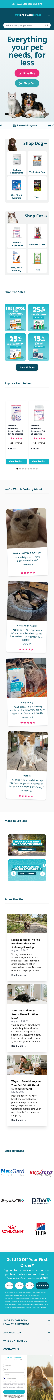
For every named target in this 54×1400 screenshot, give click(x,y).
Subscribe (42, 1285)
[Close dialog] (51, 1356)
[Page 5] (28, 468)
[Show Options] (21, 1285)
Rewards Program (18, 125)
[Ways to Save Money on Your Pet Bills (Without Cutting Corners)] (27, 1065)
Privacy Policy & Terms (39, 1307)
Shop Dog (29, 73)
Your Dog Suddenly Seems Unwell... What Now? (24, 1014)
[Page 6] (31, 468)
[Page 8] (37, 468)
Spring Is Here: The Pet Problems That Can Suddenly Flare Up (25, 943)
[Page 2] (20, 468)
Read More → (18, 975)
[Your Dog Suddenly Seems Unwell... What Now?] (27, 994)
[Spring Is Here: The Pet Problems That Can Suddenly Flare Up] (27, 923)
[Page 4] (25, 468)
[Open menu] (6, 15)
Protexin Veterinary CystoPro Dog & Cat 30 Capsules (15, 429)
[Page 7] (34, 468)
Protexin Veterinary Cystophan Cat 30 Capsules (38, 429)
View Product (16, 461)
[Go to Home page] (28, 15)
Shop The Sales (15, 292)
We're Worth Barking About (23, 489)
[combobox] (18, 1285)
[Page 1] (17, 468)
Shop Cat (29, 83)
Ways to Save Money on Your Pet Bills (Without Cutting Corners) (26, 1085)
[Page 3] (23, 468)
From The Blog (15, 899)
